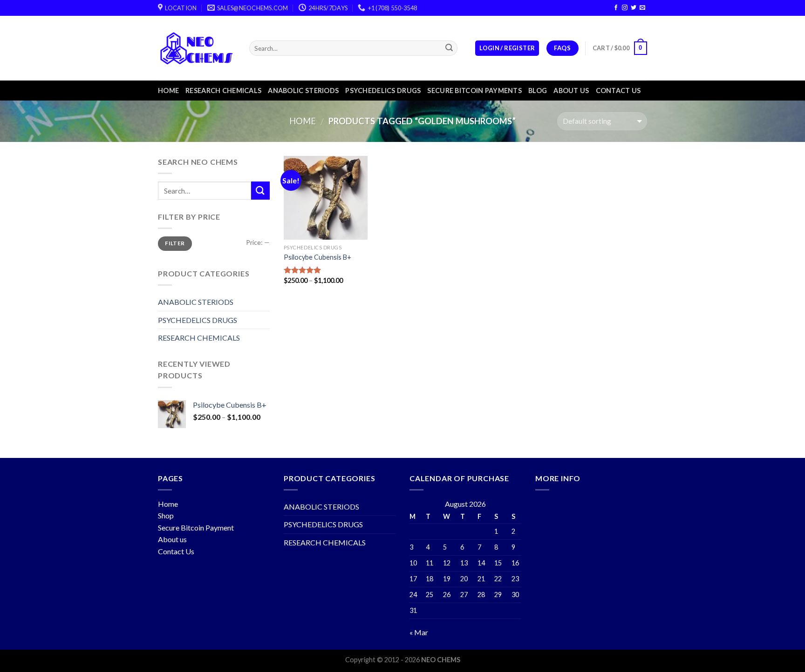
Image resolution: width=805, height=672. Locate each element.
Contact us (618, 90)
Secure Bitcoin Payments (474, 90)
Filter (174, 243)
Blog (537, 90)
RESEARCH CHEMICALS (223, 90)
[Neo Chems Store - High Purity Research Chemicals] (196, 48)
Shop (166, 515)
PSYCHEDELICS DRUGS (383, 90)
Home (168, 90)
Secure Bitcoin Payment (196, 527)
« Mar (418, 632)
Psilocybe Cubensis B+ (317, 257)
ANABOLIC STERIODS (303, 90)
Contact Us (176, 551)
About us (571, 90)
